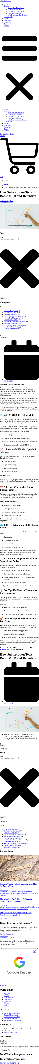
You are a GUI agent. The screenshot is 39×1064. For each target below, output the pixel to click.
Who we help (8, 17)
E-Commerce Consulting (16, 11)
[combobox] (9, 239)
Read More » (4, 890)
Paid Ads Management (15, 13)
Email (2, 1041)
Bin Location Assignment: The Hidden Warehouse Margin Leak (16, 914)
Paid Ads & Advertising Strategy (14, 321)
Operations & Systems (11, 320)
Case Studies (8, 20)
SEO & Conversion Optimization (14, 325)
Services (6, 6)
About (6, 4)
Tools (6, 24)
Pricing (6, 18)
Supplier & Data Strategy (12, 327)
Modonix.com (4, 649)
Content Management (15, 9)
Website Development (11, 329)
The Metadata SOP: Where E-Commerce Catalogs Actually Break (17, 900)
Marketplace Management (16, 8)
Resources (7, 22)
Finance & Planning (10, 314)
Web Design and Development (17, 15)
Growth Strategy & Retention (13, 316)
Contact (6, 26)
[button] (19, 67)
